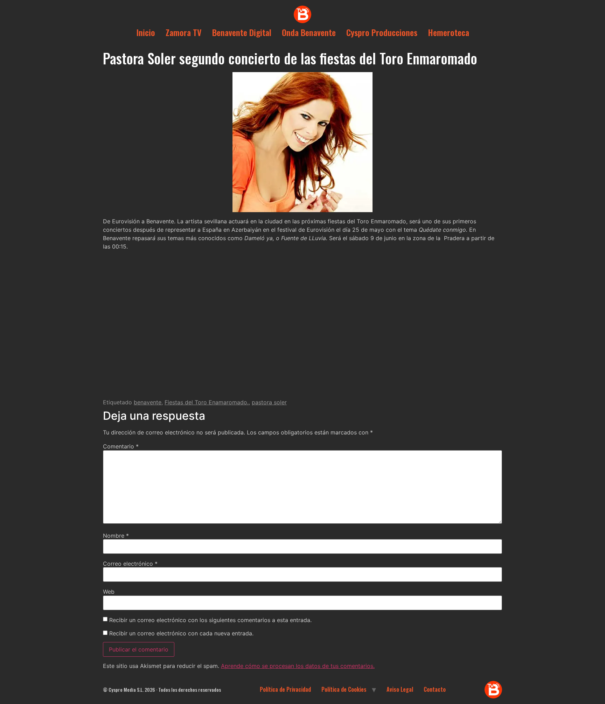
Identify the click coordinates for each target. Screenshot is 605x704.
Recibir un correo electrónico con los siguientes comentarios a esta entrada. (210, 620)
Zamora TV (184, 32)
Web (108, 591)
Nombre (116, 535)
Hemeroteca (448, 32)
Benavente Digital (241, 32)
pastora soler (269, 402)
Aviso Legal (400, 689)
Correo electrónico (130, 563)
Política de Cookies (344, 689)
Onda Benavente (309, 32)
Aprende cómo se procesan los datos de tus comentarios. (298, 665)
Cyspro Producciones (381, 32)
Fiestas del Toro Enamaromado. (207, 402)
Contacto (435, 689)
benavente (147, 402)
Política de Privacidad (285, 689)
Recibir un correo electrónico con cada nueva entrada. (181, 633)
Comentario (121, 446)
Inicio (145, 32)
